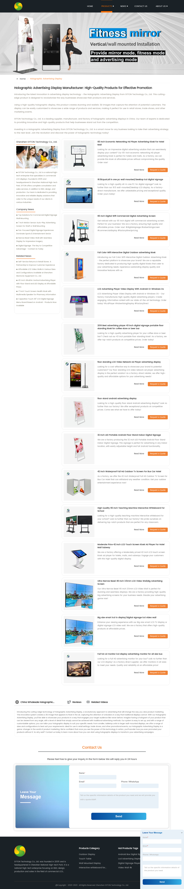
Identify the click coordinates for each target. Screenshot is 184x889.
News (123, 6)
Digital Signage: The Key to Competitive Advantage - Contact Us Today (34, 247)
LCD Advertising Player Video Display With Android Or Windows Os (131, 289)
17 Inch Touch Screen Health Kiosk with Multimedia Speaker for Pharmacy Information (36, 293)
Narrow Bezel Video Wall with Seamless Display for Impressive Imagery (34, 239)
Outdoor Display (87, 854)
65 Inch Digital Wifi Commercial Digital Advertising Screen (127, 216)
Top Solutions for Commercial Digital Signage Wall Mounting (36, 217)
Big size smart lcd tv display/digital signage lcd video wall (127, 617)
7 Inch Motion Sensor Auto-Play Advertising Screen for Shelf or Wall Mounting (35, 224)
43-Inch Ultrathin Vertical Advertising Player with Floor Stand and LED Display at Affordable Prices (36, 283)
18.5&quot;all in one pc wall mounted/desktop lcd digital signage (130, 179)
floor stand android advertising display (117, 398)
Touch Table (85, 858)
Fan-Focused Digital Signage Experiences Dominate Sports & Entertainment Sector (35, 232)
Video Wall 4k (125, 867)
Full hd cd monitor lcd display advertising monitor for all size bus (130, 654)
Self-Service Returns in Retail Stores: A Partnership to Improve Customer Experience (35, 263)
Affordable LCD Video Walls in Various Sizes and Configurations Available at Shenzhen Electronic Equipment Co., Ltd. (35, 272)
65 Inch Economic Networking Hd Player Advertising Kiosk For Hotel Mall (131, 143)
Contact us (140, 6)
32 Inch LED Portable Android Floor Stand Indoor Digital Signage (129, 435)
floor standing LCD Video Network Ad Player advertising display (129, 362)
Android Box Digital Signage (132, 854)
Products (106, 6)
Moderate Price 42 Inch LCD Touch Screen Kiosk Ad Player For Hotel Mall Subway (131, 546)
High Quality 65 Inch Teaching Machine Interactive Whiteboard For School (131, 509)
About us (161, 6)
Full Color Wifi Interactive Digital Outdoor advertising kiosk (126, 252)
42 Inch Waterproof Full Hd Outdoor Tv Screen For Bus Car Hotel (129, 471)
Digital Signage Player (129, 863)
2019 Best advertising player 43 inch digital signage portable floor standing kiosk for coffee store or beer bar (130, 327)
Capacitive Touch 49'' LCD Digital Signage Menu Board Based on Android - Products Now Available (36, 302)
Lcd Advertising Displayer (130, 858)
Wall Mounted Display (90, 863)
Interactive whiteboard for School (92, 867)
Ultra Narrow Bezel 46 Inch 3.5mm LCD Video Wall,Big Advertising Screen (130, 582)
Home (90, 6)
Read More (139, 170)
